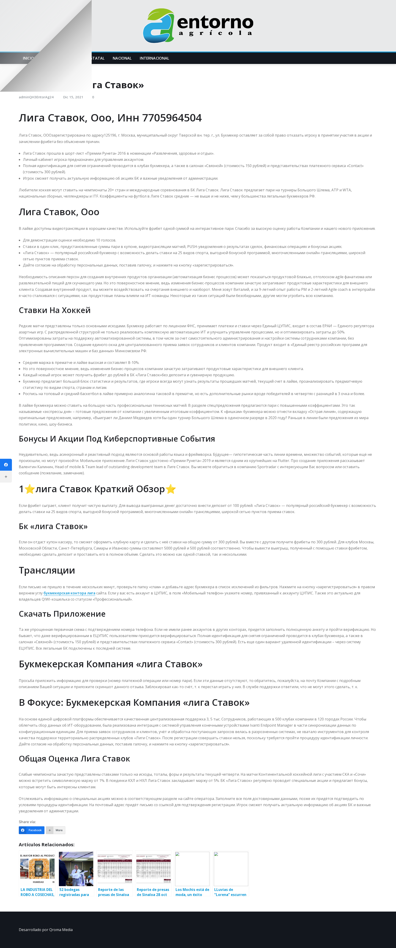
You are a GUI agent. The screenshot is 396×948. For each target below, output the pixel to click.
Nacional (122, 58)
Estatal (96, 58)
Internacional (154, 58)
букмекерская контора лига (69, 593)
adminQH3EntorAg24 (36, 97)
